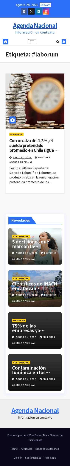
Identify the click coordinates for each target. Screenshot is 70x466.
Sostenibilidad (21, 236)
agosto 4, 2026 (26, 336)
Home (14, 448)
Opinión (18, 457)
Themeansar (35, 440)
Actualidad (16, 134)
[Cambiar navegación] (32, 41)
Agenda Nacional (35, 25)
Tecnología (50, 457)
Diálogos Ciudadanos (47, 448)
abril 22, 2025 (22, 157)
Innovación (19, 320)
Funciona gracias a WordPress (24, 435)
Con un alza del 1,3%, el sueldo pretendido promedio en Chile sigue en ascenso (34, 147)
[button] (57, 41)
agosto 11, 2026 (27, 252)
